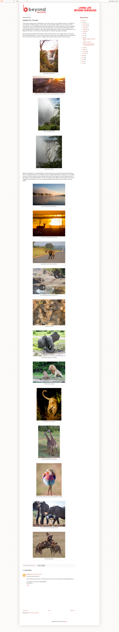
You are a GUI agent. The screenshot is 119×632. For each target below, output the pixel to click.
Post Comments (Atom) (34, 612)
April (84, 47)
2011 (83, 63)
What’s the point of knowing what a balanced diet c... (89, 44)
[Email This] (38, 565)
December (85, 24)
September (85, 29)
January (85, 53)
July (84, 33)
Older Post (72, 610)
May (84, 37)
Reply (28, 585)
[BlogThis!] (40, 565)
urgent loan (29, 574)
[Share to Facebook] (43, 565)
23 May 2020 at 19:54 (37, 574)
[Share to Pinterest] (44, 565)
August (84, 31)
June (84, 35)
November (85, 25)
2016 (83, 55)
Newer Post (25, 610)
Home (49, 610)
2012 (83, 61)
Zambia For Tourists (87, 42)
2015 (83, 57)
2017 (83, 22)
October (84, 27)
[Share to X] (41, 565)
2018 (83, 20)
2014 (83, 59)
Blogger (65, 621)
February (85, 51)
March (84, 49)
